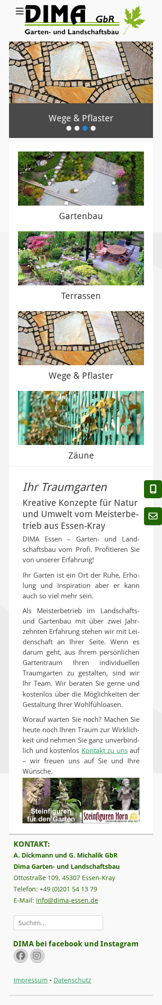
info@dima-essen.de (67, 900)
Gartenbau (81, 216)
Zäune (81, 455)
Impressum (31, 980)
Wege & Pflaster (81, 375)
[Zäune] (81, 418)
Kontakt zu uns (104, 750)
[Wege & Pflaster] (81, 338)
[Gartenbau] (81, 178)
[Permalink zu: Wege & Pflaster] (81, 72)
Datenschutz (72, 980)
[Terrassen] (81, 258)
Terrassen (81, 295)
